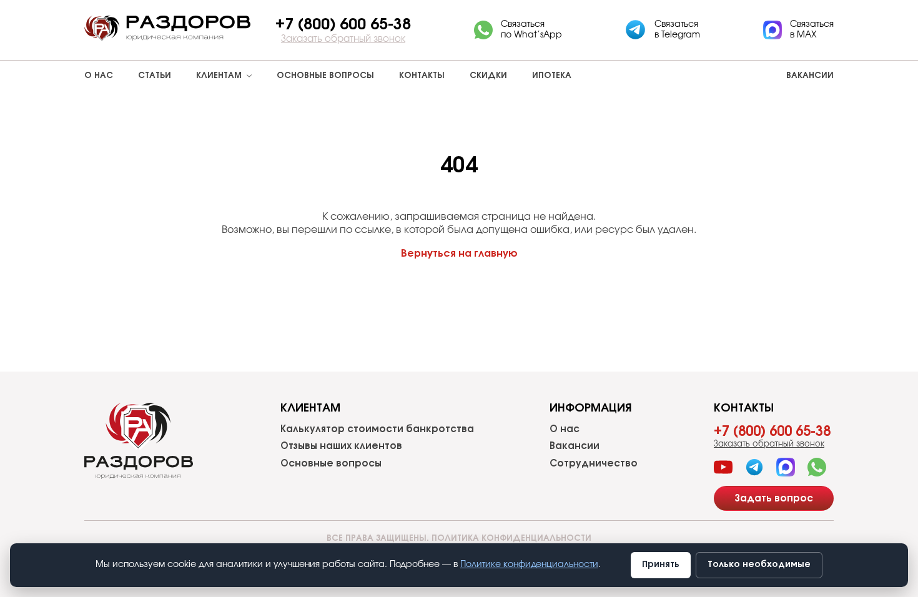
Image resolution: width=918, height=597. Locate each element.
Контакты (422, 76)
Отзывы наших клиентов (341, 446)
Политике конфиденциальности (529, 564)
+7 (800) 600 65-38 (772, 431)
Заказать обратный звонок (343, 39)
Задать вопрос (773, 498)
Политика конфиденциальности (511, 539)
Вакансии (810, 76)
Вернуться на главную (459, 254)
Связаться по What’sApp (531, 29)
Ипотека (551, 76)
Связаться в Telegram (677, 29)
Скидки (488, 76)
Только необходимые (759, 564)
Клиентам (219, 76)
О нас (98, 76)
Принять (660, 564)
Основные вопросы (325, 76)
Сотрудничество (594, 463)
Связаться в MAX (812, 29)
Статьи (154, 76)
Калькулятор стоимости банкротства (377, 429)
